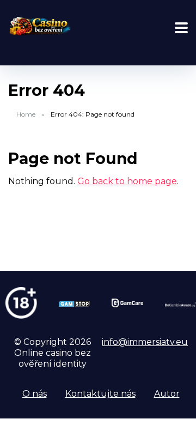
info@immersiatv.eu (145, 342)
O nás (34, 393)
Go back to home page (127, 181)
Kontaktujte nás (100, 393)
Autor (167, 393)
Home (25, 114)
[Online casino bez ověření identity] (39, 25)
